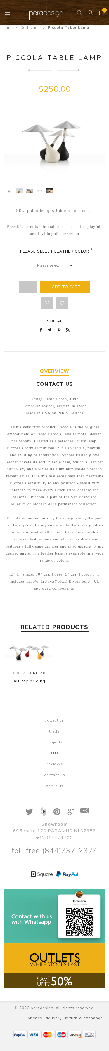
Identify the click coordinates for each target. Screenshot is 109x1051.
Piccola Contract (28, 673)
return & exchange (84, 1018)
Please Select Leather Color (54, 251)
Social (54, 321)
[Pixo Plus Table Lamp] (69, 70)
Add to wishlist (62, 303)
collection (55, 720)
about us (54, 786)
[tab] (54, 371)
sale (54, 753)
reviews (55, 764)
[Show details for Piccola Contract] (28, 653)
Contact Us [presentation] (54, 384)
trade (54, 731)
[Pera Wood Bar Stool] (40, 70)
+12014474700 (54, 838)
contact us (54, 775)
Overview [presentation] (54, 371)
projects (54, 742)
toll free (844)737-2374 (54, 851)
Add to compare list (47, 303)
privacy (35, 1018)
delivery (54, 1018)
